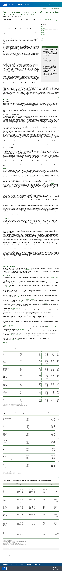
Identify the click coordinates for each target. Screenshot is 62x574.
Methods (42, 30)
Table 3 (52, 183)
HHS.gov (55, 572)
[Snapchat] (57, 569)
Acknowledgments (44, 36)
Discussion (43, 34)
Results (42, 32)
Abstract (42, 26)
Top (39, 58)
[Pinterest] (55, 569)
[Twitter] (55, 567)
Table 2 (31, 176)
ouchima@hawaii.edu (28, 269)
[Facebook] (53, 567)
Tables (42, 42)
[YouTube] (53, 569)
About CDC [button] (13, 564)
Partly (7, 561)
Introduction (43, 28)
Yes (3, 561)
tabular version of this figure (23, 206)
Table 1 (46, 170)
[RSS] (59, 569)
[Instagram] (57, 567)
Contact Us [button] (4, 564)
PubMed (10, 283)
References (43, 40)
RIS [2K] (16, 548)
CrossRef (52, 277)
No (9, 561)
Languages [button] (29, 564)
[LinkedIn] (59, 567)
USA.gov (58, 572)
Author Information (44, 38)
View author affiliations (48, 19)
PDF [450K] (12, 548)
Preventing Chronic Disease (19, 4)
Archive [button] (37, 564)
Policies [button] (21, 564)
